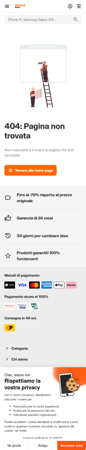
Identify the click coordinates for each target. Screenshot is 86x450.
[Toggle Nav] (7, 6)
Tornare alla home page (34, 170)
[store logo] (20, 6)
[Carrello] (79, 6)
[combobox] (37, 19)
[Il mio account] (70, 6)
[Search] (76, 19)
